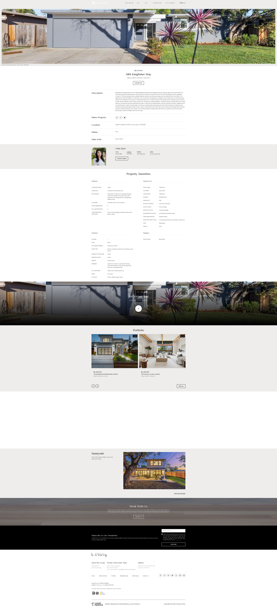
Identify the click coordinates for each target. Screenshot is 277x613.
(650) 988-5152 (141, 154)
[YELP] (176, 575)
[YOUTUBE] (172, 575)
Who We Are (129, 2)
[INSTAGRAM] (164, 575)
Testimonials (135, 576)
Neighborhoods (124, 576)
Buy (138, 2)
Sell (146, 2)
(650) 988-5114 (95, 566)
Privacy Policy (178, 539)
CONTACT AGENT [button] (121, 158)
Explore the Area (179, 493)
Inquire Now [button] (138, 83)
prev (93, 386)
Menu (182, 3)
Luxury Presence (134, 604)
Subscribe (173, 544)
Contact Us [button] (138, 517)
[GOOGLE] (180, 575)
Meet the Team (103, 576)
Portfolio (113, 576)
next (97, 386)
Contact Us (145, 576)
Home (93, 576)
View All (181, 386)
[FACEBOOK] (160, 575)
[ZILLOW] (184, 575)
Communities (157, 2)
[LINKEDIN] (168, 575)
